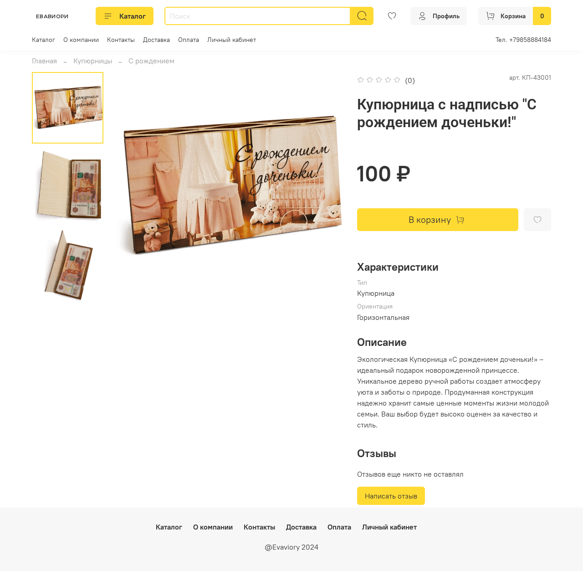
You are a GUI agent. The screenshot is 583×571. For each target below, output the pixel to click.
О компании (81, 40)
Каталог (132, 16)
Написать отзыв (391, 495)
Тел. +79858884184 (523, 40)
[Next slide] (68, 289)
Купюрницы (92, 60)
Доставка (156, 40)
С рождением (151, 60)
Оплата (188, 40)
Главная (44, 60)
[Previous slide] (133, 186)
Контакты (121, 40)
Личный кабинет (231, 40)
